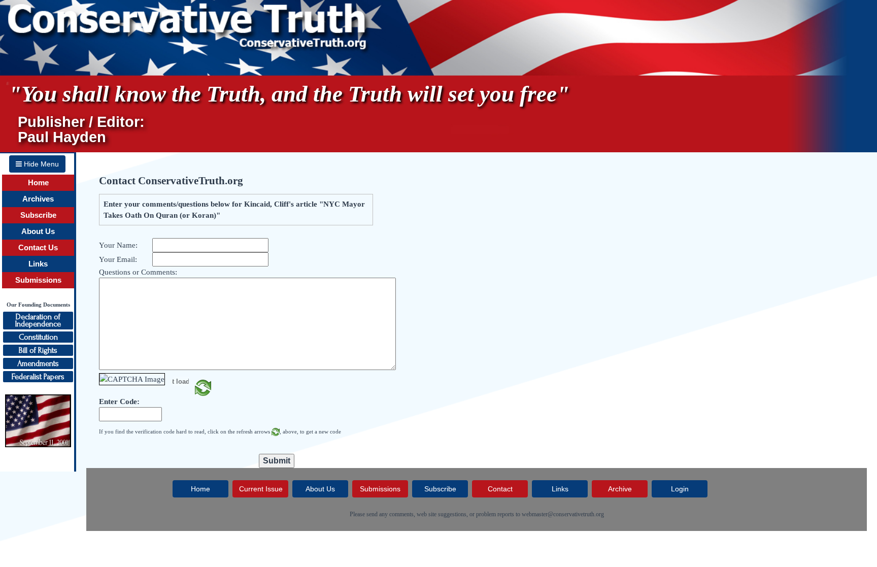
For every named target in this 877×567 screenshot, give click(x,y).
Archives (38, 199)
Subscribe (38, 215)
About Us (38, 231)
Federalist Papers (38, 376)
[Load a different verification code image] (203, 387)
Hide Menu (40, 164)
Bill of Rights (38, 350)
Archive (620, 489)
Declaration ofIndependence (38, 320)
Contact (500, 489)
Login (680, 489)
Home (38, 183)
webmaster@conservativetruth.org (563, 514)
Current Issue (261, 489)
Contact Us (38, 248)
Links (38, 264)
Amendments (38, 363)
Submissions (38, 280)
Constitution (38, 337)
